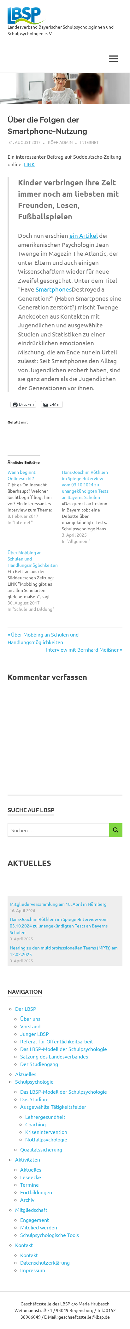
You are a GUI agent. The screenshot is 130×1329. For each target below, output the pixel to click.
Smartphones (54, 289)
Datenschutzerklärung (45, 1262)
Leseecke (30, 1177)
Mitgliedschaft (31, 1209)
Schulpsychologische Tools (49, 1235)
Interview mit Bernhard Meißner (82, 649)
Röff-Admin (60, 142)
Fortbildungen (36, 1192)
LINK (29, 164)
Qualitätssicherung (41, 1149)
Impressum (32, 1270)
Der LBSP (25, 1008)
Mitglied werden (38, 1227)
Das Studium (34, 1099)
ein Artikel (83, 235)
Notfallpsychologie (46, 1139)
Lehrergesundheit (45, 1116)
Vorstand (30, 1026)
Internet (89, 142)
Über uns (30, 1018)
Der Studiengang (39, 1064)
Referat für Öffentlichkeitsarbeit (56, 1041)
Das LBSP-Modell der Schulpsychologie (63, 1049)
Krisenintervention (46, 1132)
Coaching (35, 1124)
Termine (29, 1184)
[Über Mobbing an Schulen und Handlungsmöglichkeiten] (35, 580)
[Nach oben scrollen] (119, 1318)
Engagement (34, 1220)
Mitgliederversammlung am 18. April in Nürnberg (58, 904)
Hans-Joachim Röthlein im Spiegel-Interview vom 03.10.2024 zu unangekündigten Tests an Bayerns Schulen (59, 925)
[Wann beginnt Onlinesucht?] (35, 497)
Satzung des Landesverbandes (54, 1056)
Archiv (27, 1199)
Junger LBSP (34, 1034)
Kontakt (29, 1255)
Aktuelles (25, 1074)
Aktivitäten (27, 1159)
